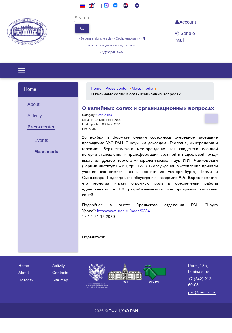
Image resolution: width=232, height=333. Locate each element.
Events (41, 140)
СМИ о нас (104, 115)
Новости (26, 280)
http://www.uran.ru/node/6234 (123, 211)
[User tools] (211, 118)
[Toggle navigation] (21, 70)
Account (187, 22)
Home (30, 89)
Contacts (60, 272)
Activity (34, 115)
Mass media (47, 151)
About (33, 104)
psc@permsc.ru (202, 292)
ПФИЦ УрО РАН (123, 310)
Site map (60, 280)
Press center (41, 126)
